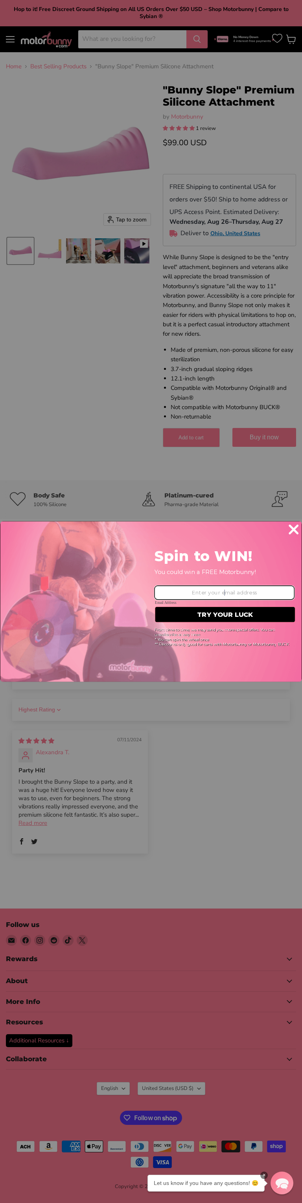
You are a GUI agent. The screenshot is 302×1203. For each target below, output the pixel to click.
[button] (282, 1183)
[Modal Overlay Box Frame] (151, 601)
